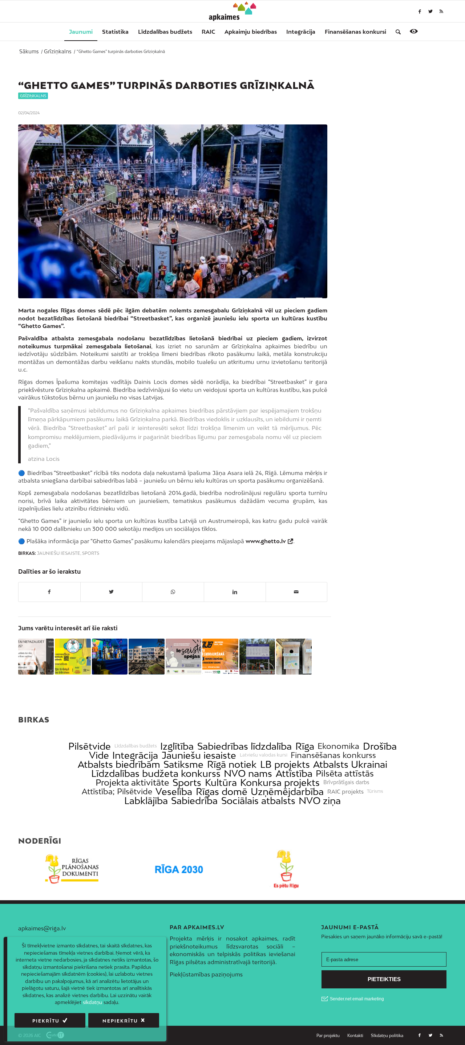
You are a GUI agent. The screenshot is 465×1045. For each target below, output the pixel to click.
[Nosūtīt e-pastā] (296, 591)
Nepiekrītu (120, 1021)
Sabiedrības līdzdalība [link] (244, 746)
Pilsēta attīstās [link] (345, 773)
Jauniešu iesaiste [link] (199, 755)
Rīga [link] (304, 746)
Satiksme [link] (183, 764)
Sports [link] (187, 782)
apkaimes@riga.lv (42, 928)
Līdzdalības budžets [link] (135, 746)
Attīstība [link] (294, 773)
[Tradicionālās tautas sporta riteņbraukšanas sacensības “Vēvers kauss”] (220, 656)
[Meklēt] (396, 31)
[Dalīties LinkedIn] (235, 591)
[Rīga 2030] (179, 869)
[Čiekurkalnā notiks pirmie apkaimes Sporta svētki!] (72, 656)
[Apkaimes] (232, 11)
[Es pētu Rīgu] (286, 869)
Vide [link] (99, 755)
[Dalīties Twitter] (111, 591)
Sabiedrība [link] (194, 800)
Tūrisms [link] (375, 791)
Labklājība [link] (146, 800)
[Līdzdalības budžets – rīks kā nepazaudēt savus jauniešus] (36, 656)
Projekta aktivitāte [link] (132, 782)
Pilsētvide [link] (89, 746)
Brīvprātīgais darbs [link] (346, 782)
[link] (355, 31)
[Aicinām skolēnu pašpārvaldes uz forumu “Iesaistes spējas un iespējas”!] (183, 656)
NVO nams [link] (248, 773)
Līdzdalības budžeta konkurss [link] (156, 773)
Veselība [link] (173, 791)
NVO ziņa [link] (320, 800)
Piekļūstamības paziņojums (206, 974)
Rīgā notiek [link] (231, 764)
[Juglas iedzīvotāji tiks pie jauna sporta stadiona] (257, 656)
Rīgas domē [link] (221, 791)
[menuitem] (80, 31)
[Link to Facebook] (419, 11)
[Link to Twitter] (430, 11)
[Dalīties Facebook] (49, 591)
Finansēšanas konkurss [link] (333, 755)
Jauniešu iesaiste (58, 553)
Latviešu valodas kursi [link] (263, 755)
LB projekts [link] (285, 764)
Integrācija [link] (135, 755)
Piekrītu (46, 1021)
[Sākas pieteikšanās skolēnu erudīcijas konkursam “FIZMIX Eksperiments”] (110, 656)
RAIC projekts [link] (345, 791)
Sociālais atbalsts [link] (258, 800)
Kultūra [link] (221, 782)
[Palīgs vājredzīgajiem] (413, 31)
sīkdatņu (92, 1002)
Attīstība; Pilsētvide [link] (117, 791)
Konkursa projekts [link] (280, 782)
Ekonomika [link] (338, 746)
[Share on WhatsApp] (173, 591)
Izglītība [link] (177, 746)
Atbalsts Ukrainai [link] (350, 764)
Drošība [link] (380, 746)
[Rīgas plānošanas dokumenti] (72, 869)
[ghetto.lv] (172, 211)
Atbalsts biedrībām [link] (119, 764)
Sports (90, 553)
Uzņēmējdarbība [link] (287, 791)
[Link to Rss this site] (441, 11)
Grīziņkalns (33, 96)
